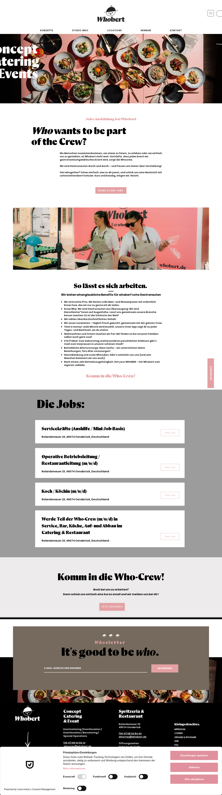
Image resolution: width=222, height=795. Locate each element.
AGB (176, 741)
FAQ (176, 744)
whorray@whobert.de (77, 746)
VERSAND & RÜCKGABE (185, 737)
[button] (211, 13)
